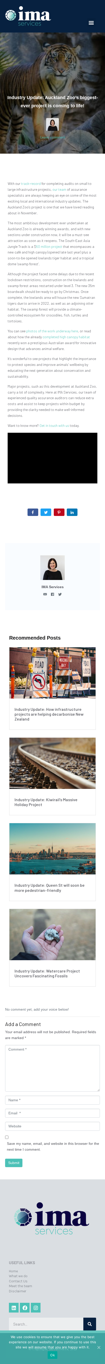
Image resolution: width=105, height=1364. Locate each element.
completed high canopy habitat (66, 337)
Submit (13, 1163)
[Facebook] (25, 1308)
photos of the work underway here (52, 331)
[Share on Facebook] (33, 512)
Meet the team (20, 1286)
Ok (52, 1355)
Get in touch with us (54, 425)
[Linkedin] (14, 1308)
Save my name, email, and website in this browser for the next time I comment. (53, 1146)
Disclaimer (17, 1291)
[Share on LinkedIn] (72, 512)
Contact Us (18, 1281)
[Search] (89, 1324)
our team (59, 189)
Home (13, 1271)
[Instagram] (36, 1308)
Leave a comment (52, 137)
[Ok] (98, 1347)
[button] (91, 22)
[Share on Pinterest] (59, 512)
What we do (18, 1276)
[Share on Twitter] (46, 512)
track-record (31, 183)
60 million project (49, 246)
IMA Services (53, 587)
